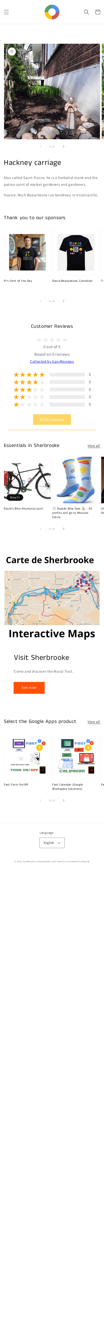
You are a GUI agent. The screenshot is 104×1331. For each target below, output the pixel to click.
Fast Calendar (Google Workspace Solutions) (67, 787)
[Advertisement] (52, 1101)
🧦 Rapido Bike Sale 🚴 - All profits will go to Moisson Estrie (72, 513)
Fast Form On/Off (16, 785)
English (49, 843)
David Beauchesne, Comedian (72, 281)
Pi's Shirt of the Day (18, 281)
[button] (6, 12)
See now (29, 687)
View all (94, 445)
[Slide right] (63, 146)
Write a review (52, 419)
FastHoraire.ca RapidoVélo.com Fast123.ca (45, 861)
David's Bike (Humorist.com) (23, 509)
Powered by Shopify (79, 861)
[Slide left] (40, 146)
